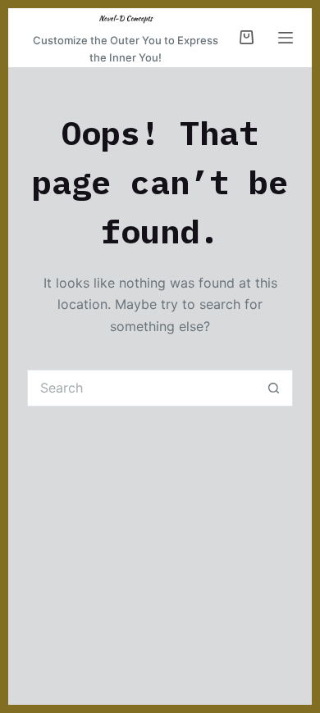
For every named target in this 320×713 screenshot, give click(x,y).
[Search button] (274, 388)
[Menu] (285, 37)
